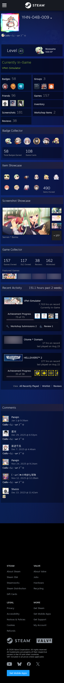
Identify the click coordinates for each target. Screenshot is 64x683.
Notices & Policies (16, 619)
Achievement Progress (19, 313)
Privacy (10, 608)
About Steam (13, 571)
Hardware (39, 582)
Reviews (57, 386)
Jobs (36, 577)
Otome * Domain (33, 339)
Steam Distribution (16, 588)
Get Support (40, 619)
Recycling (39, 588)
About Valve (40, 571)
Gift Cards (12, 594)
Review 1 (48, 326)
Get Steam (39, 608)
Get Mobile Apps (18, 673)
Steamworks (13, 582)
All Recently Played (29, 386)
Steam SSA (12, 577)
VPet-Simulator (32, 300)
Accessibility (13, 613)
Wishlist (46, 386)
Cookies (11, 625)
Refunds (11, 630)
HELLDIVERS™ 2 (33, 357)
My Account (40, 625)
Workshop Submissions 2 (24, 326)
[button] (15, 50)
